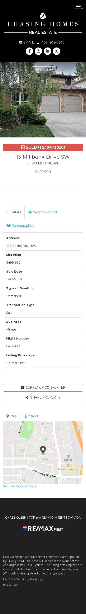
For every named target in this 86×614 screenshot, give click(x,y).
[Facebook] (29, 51)
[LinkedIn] (47, 51)
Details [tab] (15, 212)
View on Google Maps (19, 486)
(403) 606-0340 (51, 42)
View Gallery (44, 69)
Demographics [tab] (22, 226)
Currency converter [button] (45, 388)
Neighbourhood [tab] (44, 212)
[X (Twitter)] (56, 51)
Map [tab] (13, 416)
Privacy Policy (11, 584)
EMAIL (28, 42)
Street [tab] (33, 416)
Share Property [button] (45, 397)
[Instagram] (38, 51)
